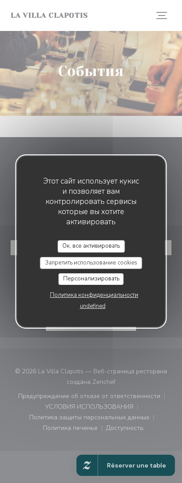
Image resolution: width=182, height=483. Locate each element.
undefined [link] (93, 306)
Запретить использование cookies (91, 263)
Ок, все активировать (91, 246)
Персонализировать (91, 279)
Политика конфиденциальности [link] (94, 295)
